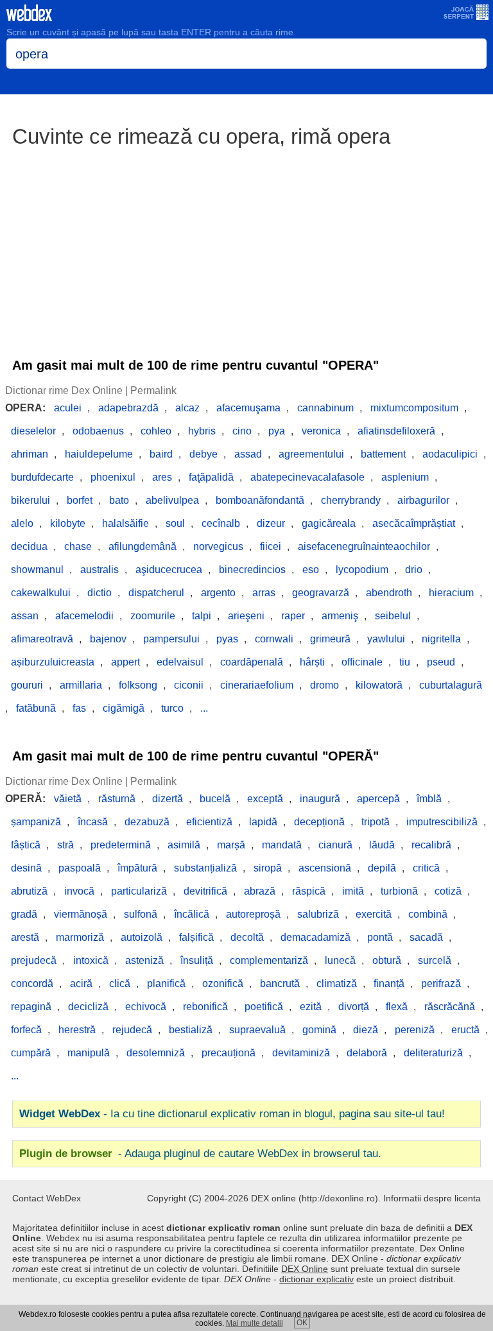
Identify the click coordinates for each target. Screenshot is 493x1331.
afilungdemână (142, 546)
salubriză (318, 914)
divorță (353, 1006)
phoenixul (113, 477)
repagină (31, 1006)
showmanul (37, 569)
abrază (259, 891)
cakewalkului (41, 592)
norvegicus (218, 546)
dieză (365, 1029)
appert (125, 662)
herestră (77, 1029)
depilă (382, 868)
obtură (386, 960)
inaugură (320, 798)
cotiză (448, 891)
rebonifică (205, 1006)
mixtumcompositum (414, 407)
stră (65, 844)
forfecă (26, 1029)
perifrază (441, 983)
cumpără (31, 1052)
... (204, 708)
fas (79, 708)
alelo (22, 523)
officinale (362, 662)
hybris (202, 430)
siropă (268, 868)
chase (78, 546)
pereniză (415, 1029)
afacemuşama (248, 407)
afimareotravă (42, 638)
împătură (137, 868)
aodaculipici (450, 454)
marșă (231, 844)
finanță (389, 983)
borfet (79, 500)
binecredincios (252, 569)
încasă (93, 821)
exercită (374, 914)
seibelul (393, 615)
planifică (166, 983)
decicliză (88, 1006)
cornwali (274, 638)
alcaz (187, 407)
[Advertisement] (246, 246)
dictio (99, 592)
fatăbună (36, 708)
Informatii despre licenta (432, 1198)
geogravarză (320, 592)
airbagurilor (423, 500)
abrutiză (29, 891)
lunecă (340, 960)
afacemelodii (84, 615)
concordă (32, 983)
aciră (81, 983)
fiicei (270, 546)
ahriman (29, 454)
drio (413, 569)
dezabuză (147, 821)
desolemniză (155, 1052)
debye (203, 454)
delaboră (367, 1052)
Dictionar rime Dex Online (64, 390)
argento (218, 592)
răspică (308, 891)
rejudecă (132, 1029)
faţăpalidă (211, 477)
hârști (312, 662)
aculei (68, 407)
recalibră (431, 844)
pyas (227, 638)
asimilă (184, 844)
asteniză (144, 960)
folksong (138, 685)
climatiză (336, 983)
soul (175, 523)
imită (353, 891)
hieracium (451, 592)
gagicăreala (329, 523)
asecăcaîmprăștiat (413, 523)
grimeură (330, 638)
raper (293, 615)
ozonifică (222, 983)
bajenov (108, 638)
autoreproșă (253, 914)
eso (310, 569)
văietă (68, 798)
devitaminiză (301, 1052)
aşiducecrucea (168, 569)
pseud (441, 662)
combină (427, 914)
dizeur (271, 523)
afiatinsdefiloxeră (396, 430)
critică (426, 868)
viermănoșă (80, 914)
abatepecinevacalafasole (307, 477)
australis (99, 569)
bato (119, 500)
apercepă (378, 798)
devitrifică (205, 891)
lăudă (382, 844)
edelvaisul (180, 662)
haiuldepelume (99, 454)
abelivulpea (172, 500)
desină (26, 868)
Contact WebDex (46, 1198)
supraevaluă (257, 1029)
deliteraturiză (433, 1052)
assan (25, 615)
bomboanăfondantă (260, 500)
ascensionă (324, 868)
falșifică (196, 937)
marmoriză (80, 937)
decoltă (247, 937)
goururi (27, 685)
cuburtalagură (450, 685)
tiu (404, 662)
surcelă (434, 960)
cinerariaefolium (256, 685)
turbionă (399, 891)
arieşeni (246, 615)
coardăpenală (251, 662)
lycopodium (362, 569)
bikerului (30, 500)
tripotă (375, 821)
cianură (335, 844)
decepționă (319, 821)
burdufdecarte (42, 477)
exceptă (265, 798)
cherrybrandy (351, 500)
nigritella (441, 638)
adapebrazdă (128, 407)
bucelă (215, 798)
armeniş (340, 615)
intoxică (90, 960)
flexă (397, 1006)
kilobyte (67, 523)
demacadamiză (315, 937)
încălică (191, 914)
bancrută (280, 983)
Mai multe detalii (254, 1323)
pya (276, 430)
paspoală (79, 868)
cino (242, 430)
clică (119, 983)
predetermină (121, 844)
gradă (24, 914)
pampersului (171, 638)
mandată (282, 844)
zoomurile (152, 615)
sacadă (426, 937)
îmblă (429, 798)
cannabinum (325, 407)
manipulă (88, 1052)
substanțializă (205, 868)
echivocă (145, 1006)
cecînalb (221, 523)
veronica (321, 430)
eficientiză (209, 821)
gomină (319, 1029)
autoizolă (141, 937)
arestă (25, 937)
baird (161, 454)
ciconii (188, 685)
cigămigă (123, 708)
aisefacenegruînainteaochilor (364, 546)
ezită (311, 1006)
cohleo (156, 430)
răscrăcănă (449, 1006)
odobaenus (98, 430)
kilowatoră (379, 685)
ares (162, 477)
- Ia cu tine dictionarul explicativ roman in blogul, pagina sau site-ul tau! (232, 1114)
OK (302, 1322)
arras (263, 592)
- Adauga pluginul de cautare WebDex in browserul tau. (200, 1153)
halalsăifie (125, 523)
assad (248, 454)
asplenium (405, 477)
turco (172, 708)
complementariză (269, 960)
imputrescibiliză (442, 821)
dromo (324, 685)
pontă (380, 937)
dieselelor (33, 430)
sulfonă (140, 914)
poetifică (264, 1006)
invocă (79, 891)
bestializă (190, 1029)
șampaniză (36, 821)
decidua (29, 546)
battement (383, 454)
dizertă (167, 798)
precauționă (228, 1052)
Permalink (153, 390)
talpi (201, 615)
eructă (465, 1029)
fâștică (25, 844)
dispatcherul (156, 592)
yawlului (386, 638)
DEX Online (304, 1269)
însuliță (196, 960)
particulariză (139, 891)
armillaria (81, 685)
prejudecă (33, 960)
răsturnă (116, 798)
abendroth (389, 592)
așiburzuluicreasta (52, 662)
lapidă (263, 821)
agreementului (311, 454)
